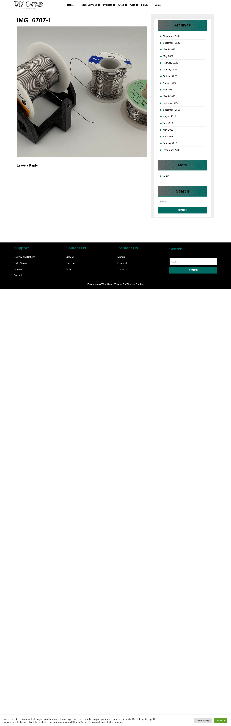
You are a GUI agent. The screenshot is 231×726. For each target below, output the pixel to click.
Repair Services (88, 4)
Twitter (69, 269)
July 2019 (168, 123)
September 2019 (171, 109)
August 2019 (169, 116)
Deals (157, 4)
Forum (144, 4)
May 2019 (168, 129)
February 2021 (170, 62)
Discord (70, 257)
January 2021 (170, 69)
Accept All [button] (220, 720)
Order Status (20, 263)
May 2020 (168, 89)
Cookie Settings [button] (203, 720)
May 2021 (168, 56)
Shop (121, 4)
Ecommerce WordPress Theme (104, 284)
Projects (107, 4)
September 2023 (171, 42)
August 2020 (169, 83)
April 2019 (168, 136)
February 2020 (170, 103)
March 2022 (169, 49)
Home (70, 4)
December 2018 (171, 150)
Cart (132, 4)
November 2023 (171, 36)
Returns (18, 269)
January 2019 (170, 143)
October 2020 (170, 76)
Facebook (71, 263)
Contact (18, 275)
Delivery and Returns (24, 257)
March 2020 (169, 96)
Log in (166, 176)
